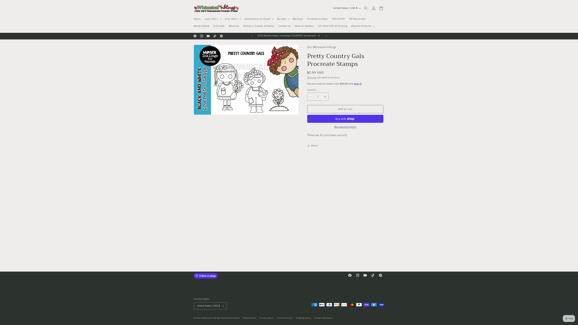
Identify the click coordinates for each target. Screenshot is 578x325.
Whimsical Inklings (211, 318)
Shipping (311, 77)
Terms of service (285, 318)
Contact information (323, 318)
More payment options (345, 127)
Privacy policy (266, 318)
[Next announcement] (326, 36)
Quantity (311, 90)
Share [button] (314, 145)
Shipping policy (303, 318)
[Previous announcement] (251, 36)
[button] (213, 19)
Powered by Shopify (230, 318)
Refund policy (249, 318)
